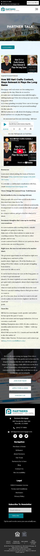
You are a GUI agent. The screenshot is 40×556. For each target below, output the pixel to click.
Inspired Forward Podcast (9, 76)
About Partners (19, 454)
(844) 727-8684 (21, 427)
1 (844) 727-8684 (6, 1)
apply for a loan (20, 388)
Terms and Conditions (19, 489)
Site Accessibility (19, 472)
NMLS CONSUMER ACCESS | (33, 542)
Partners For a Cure (19, 461)
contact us (20, 395)
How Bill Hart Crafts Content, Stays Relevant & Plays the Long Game (19, 82)
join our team (20, 381)
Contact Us (19, 469)
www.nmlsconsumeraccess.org (11, 550)
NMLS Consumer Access (19, 485)
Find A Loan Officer (32, 2)
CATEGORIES (7, 47)
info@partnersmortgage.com (11, 4)
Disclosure (19, 492)
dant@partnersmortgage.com (16, 186)
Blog (19, 465)
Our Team (19, 458)
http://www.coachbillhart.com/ (14, 341)
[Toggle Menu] (36, 9)
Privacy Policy (19, 496)
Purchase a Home (19, 446)
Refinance (19, 450)
